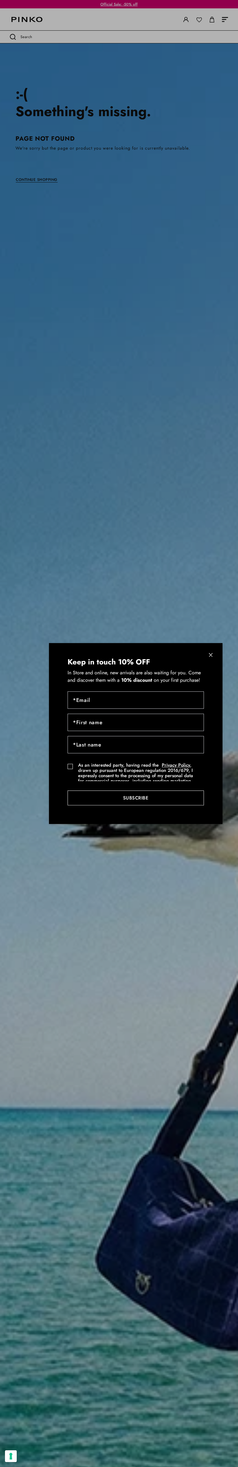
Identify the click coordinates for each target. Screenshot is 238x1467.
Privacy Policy (176, 765)
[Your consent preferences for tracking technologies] (11, 1456)
